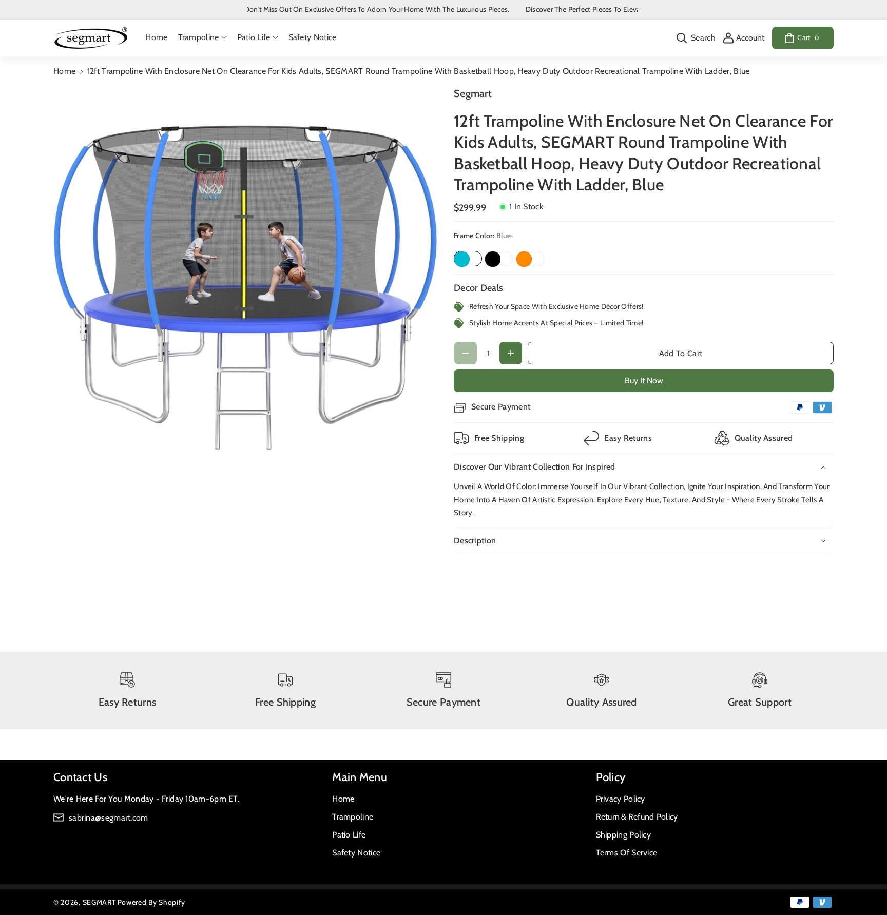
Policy (611, 777)
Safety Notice (356, 853)
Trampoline (352, 817)
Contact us (80, 777)
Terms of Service (627, 853)
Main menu (359, 777)
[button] (202, 37)
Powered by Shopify (152, 902)
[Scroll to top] (865, 882)
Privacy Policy (620, 799)
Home (64, 71)
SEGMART (99, 902)
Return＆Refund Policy (637, 817)
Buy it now (644, 380)
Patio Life (348, 835)
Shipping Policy (623, 835)
